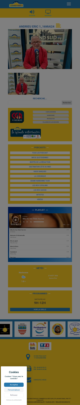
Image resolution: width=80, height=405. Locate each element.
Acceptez (14, 385)
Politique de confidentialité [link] (14, 400)
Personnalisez (14, 390)
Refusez (13, 395)
